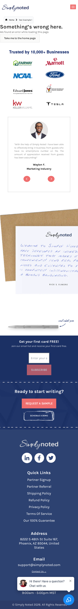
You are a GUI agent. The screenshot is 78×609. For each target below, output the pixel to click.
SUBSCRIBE (39, 370)
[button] (26, 179)
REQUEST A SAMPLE (39, 403)
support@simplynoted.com (39, 565)
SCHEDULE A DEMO (39, 415)
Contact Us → (39, 571)
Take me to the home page (20, 38)
